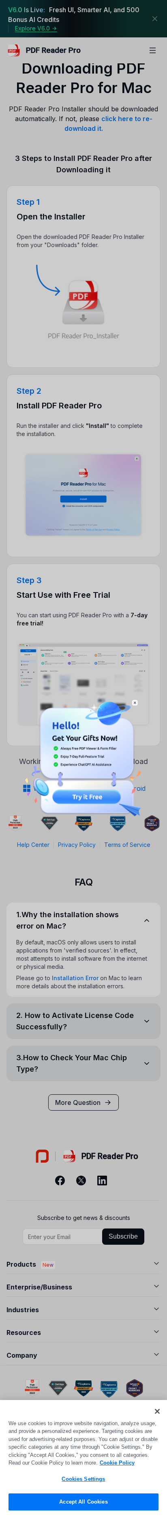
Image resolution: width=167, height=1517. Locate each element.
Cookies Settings (83, 1479)
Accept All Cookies (83, 1502)
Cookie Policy (117, 1463)
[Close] (157, 1411)
